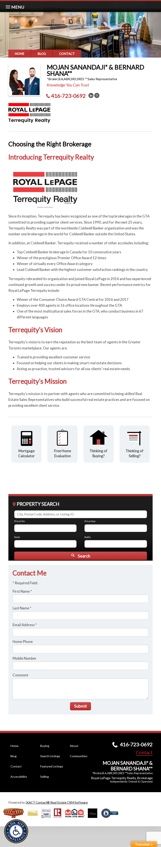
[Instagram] (96, 95)
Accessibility (18, 776)
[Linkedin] (90, 95)
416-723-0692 (68, 96)
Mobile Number (24, 658)
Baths (87, 537)
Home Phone (23, 641)
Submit (80, 706)
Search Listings (50, 756)
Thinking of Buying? (98, 453)
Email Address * (25, 625)
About (74, 746)
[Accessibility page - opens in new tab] (111, 819)
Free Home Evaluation (62, 453)
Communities (78, 756)
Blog (42, 53)
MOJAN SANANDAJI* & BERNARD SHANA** (95, 70)
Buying (44, 746)
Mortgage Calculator (26, 453)
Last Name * (22, 608)
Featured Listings (51, 766)
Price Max (90, 521)
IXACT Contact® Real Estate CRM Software (57, 802)
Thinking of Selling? (134, 453)
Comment (20, 675)
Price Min (19, 521)
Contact (67, 53)
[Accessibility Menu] (16, 831)
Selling (44, 776)
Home (19, 53)
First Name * (22, 591)
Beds (17, 537)
